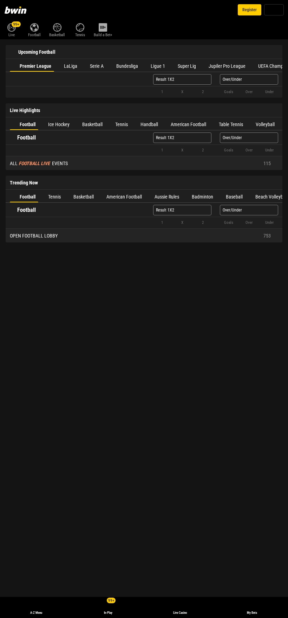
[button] (144, 92)
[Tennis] (79, 26)
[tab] (32, 65)
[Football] (34, 26)
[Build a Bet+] (102, 26)
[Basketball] (57, 26)
